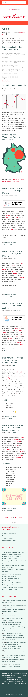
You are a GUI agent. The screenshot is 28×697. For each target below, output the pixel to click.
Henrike (4, 81)
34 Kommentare (8, 418)
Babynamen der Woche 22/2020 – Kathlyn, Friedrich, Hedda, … (12, 360)
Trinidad (19, 372)
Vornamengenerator (8, 538)
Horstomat (5, 536)
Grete (22, 179)
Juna (22, 455)
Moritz (22, 437)
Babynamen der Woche (10, 242)
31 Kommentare (8, 351)
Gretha (4, 181)
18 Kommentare (8, 244)
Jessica (21, 277)
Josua (12, 330)
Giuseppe (18, 79)
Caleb (16, 336)
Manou (7, 217)
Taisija (4, 332)
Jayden (8, 449)
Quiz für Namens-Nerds (9, 540)
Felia (17, 445)
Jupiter (16, 217)
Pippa (9, 378)
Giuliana (12, 79)
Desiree (14, 273)
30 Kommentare (8, 296)
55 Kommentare (8, 510)
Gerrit (18, 179)
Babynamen (20, 681)
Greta (15, 179)
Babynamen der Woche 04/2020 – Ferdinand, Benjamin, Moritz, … (12, 427)
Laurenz (10, 338)
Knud (3, 622)
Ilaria (8, 81)
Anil (21, 326)
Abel (21, 334)
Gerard (17, 181)
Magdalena (18, 457)
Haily (23, 79)
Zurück (5, 517)
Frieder (19, 441)
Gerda (4, 269)
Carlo (17, 394)
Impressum (15, 673)
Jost (13, 271)
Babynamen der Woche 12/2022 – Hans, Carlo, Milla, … (12, 253)
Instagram (23, 684)
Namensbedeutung (13, 679)
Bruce (8, 215)
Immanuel (17, 328)
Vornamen (5, 673)
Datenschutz (7, 675)
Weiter (21, 517)
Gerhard (9, 181)
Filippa (19, 342)
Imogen (21, 344)
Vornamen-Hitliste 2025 (9, 533)
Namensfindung (8, 681)
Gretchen (18, 376)
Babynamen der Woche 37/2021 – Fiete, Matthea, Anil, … (13, 305)
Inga (18, 374)
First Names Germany (9, 684)
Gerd (13, 181)
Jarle (11, 229)
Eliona (20, 330)
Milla (22, 263)
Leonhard (16, 439)
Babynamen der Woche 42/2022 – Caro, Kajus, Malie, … (12, 190)
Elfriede (22, 451)
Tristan (13, 265)
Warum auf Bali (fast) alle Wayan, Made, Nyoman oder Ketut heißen (13, 629)
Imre (21, 382)
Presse (23, 673)
